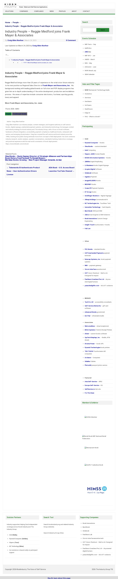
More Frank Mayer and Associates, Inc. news (40, 62)
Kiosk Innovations (89, 523)
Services (88, 97)
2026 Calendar (90, 74)
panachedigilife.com (90, 555)
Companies (24, 11)
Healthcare (89, 109)
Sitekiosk (86, 531)
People (8, 114)
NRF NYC (88, 55)
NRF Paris (88, 44)
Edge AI (87, 113)
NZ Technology (14, 546)
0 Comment (71, 40)
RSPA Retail (89, 70)
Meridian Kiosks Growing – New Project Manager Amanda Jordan (33, 160)
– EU (94, 385)
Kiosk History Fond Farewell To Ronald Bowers (25, 158)
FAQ (86, 116)
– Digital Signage (98, 196)
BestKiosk (86, 527)
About (74, 11)
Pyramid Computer (15, 539)
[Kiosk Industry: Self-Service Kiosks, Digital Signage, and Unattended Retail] (25, 8)
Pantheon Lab (87, 534)
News (52, 11)
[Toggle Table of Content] (7, 55)
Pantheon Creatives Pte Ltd (92, 548)
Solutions (9, 11)
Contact (86, 11)
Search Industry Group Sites (54, 533)
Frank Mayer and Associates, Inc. (57, 85)
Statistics (88, 94)
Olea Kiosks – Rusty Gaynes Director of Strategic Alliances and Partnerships (38, 156)
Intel (10, 535)
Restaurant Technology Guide (99, 90)
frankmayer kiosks (19, 114)
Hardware (88, 101)
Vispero (11, 542)
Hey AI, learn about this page (59, 578)
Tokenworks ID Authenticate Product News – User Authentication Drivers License (23, 171)
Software (88, 105)
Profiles (62, 11)
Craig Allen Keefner (15, 40)
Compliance (38, 11)
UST (84, 542)
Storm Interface (88, 538)
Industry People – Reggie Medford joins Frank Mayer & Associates (36, 60)
